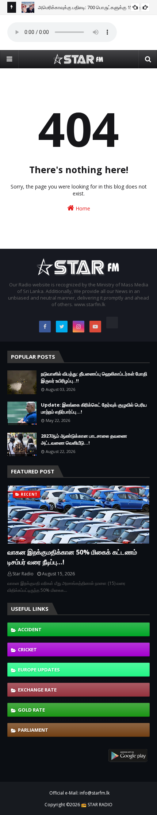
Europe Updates (39, 669)
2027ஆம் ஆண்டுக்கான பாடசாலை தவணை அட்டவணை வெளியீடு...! (84, 439)
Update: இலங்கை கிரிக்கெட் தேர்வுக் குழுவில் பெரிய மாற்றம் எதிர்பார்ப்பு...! (94, 408)
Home (82, 208)
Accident (30, 629)
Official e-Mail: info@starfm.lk (79, 793)
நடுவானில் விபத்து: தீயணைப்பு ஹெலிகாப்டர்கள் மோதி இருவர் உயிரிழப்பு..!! (94, 377)
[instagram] (78, 326)
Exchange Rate (37, 689)
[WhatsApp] (112, 322)
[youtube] (95, 326)
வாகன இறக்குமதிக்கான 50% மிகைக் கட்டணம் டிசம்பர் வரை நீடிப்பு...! (72, 557)
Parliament (33, 730)
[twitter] (62, 326)
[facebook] (45, 326)
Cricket (27, 649)
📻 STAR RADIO (96, 804)
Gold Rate (31, 710)
